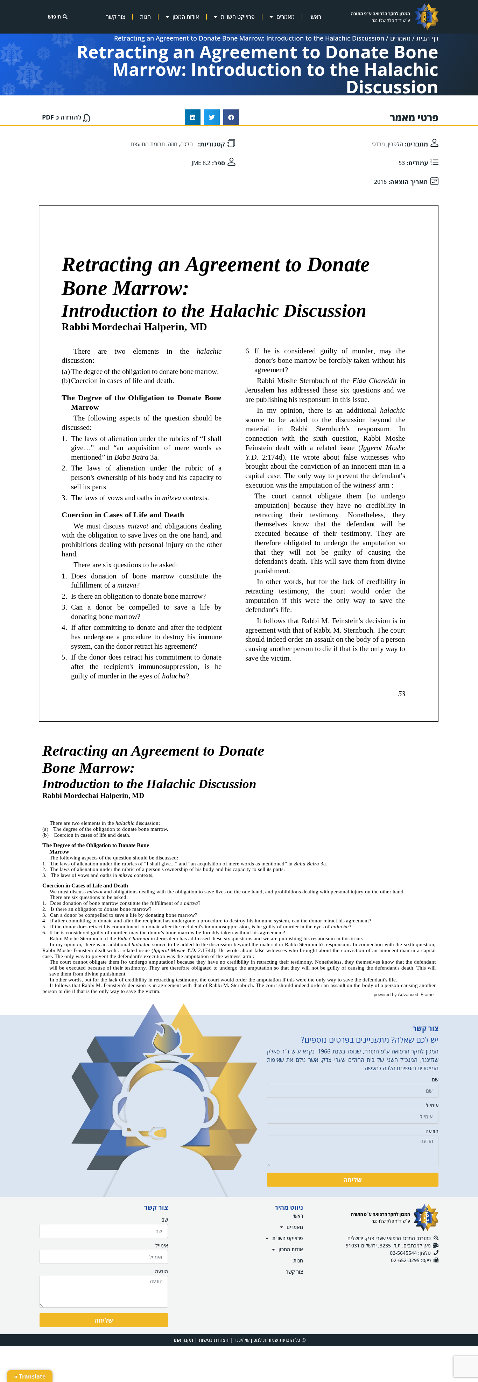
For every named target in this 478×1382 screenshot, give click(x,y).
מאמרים (285, 17)
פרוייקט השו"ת (238, 17)
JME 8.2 (201, 163)
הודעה (432, 1132)
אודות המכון (186, 17)
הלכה (186, 144)
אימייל (432, 1106)
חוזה (172, 144)
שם (435, 1080)
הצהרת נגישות (214, 1340)
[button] (231, 117)
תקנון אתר (183, 1340)
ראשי (315, 17)
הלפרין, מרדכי (387, 144)
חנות (145, 17)
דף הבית (427, 38)
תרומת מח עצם (148, 144)
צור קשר (115, 17)
